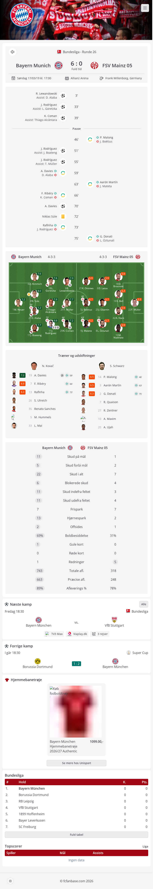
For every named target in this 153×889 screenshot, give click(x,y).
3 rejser (103, 634)
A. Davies (47, 171)
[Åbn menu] (145, 8)
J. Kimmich (36, 284)
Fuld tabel (76, 835)
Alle (143, 604)
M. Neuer (19, 309)
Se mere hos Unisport (76, 763)
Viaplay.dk (80, 634)
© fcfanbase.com (72, 881)
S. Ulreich (40, 400)
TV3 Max (57, 634)
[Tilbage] (12, 52)
